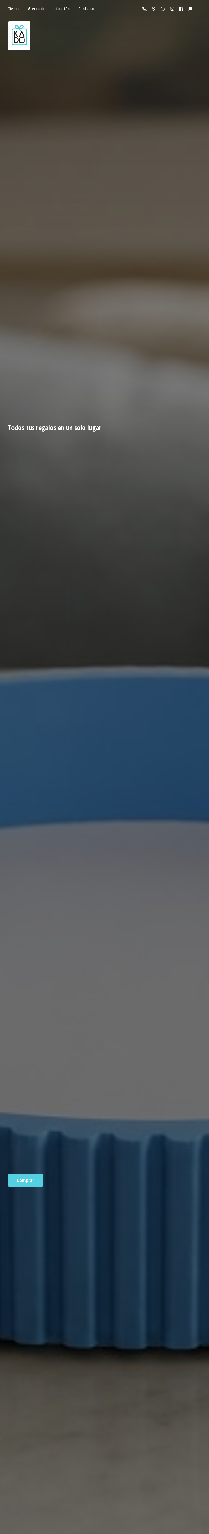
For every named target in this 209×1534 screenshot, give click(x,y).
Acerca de (36, 8)
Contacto (86, 8)
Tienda (13, 8)
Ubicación (61, 8)
